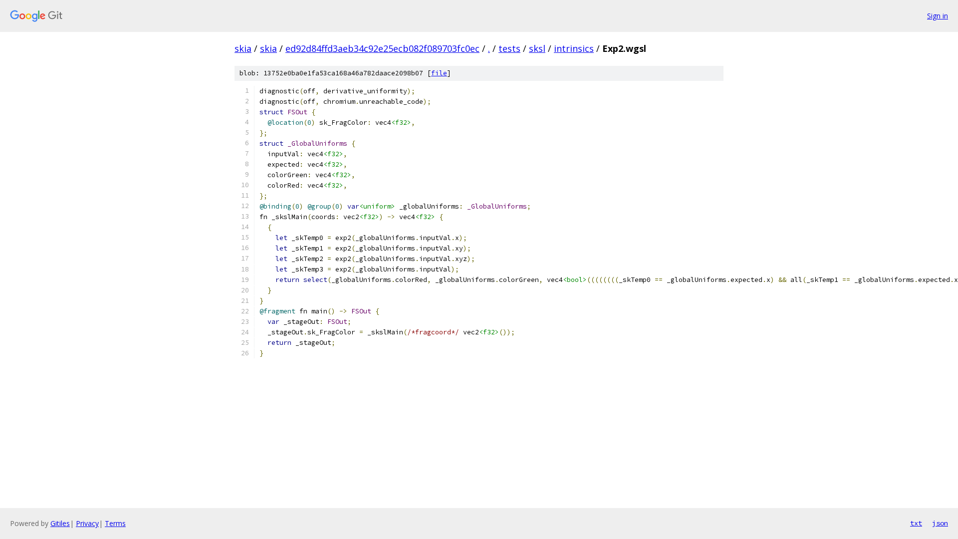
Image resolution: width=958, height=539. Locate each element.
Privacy (87, 523)
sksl (537, 48)
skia (243, 48)
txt (916, 523)
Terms (115, 523)
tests (509, 48)
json (940, 523)
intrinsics (574, 48)
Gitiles (60, 523)
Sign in (937, 15)
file (439, 73)
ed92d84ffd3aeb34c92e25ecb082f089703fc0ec (382, 48)
